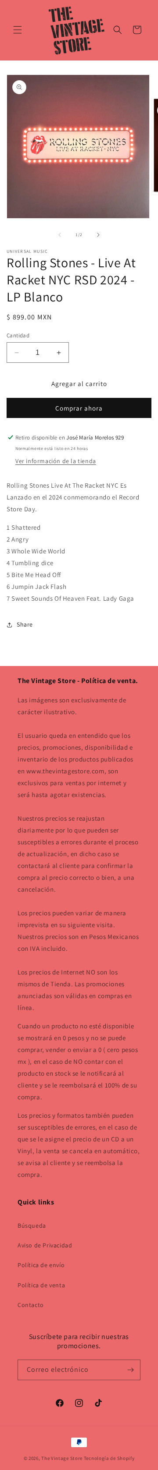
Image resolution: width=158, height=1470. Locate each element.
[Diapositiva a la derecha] (98, 234)
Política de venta (41, 1285)
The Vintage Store (62, 1458)
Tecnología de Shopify (109, 1458)
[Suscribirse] (130, 1370)
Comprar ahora (79, 408)
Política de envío (41, 1265)
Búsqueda (32, 1225)
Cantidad (18, 335)
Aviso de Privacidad (45, 1245)
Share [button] (25, 624)
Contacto (31, 1305)
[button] (17, 29)
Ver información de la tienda (55, 461)
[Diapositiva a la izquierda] (59, 234)
